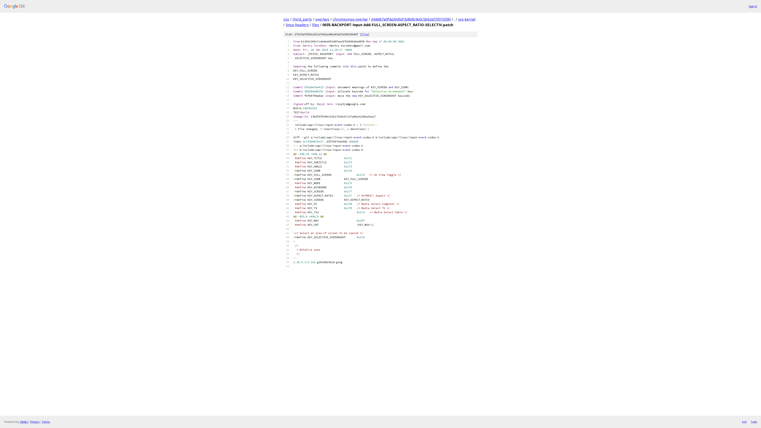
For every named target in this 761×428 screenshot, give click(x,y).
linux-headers (297, 24)
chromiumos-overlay (350, 19)
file (364, 34)
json (754, 421)
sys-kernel (466, 19)
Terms (46, 422)
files (315, 24)
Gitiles (24, 422)
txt (744, 421)
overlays (322, 19)
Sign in (753, 6)
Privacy (34, 422)
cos (286, 19)
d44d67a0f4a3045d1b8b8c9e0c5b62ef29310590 (411, 19)
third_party (302, 19)
